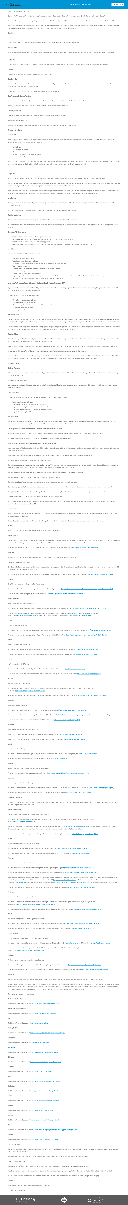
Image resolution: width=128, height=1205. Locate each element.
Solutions (77, 4)
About (90, 4)
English (96, 4)
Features (84, 4)
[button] (100, 4)
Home (72, 4)
